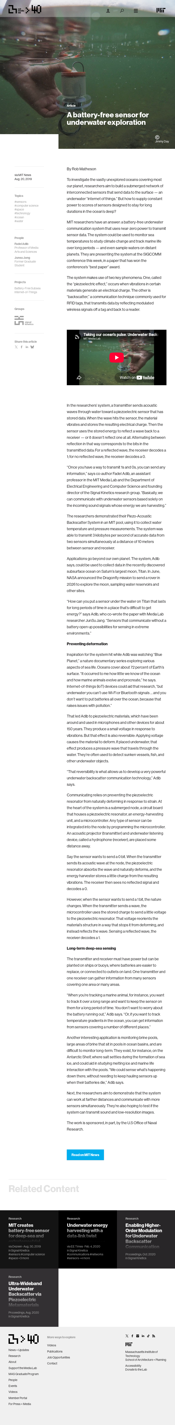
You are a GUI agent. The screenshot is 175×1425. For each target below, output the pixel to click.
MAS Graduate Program (24, 1374)
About (12, 1362)
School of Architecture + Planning (145, 1360)
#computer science (33, 1254)
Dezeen (17, 1246)
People (13, 1380)
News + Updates (19, 1350)
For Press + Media (20, 1404)
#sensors (14, 1254)
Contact (52, 1363)
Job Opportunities (58, 1357)
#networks (96, 1254)
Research (14, 1356)
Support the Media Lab (23, 1368)
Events (13, 1386)
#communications (78, 1254)
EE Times (77, 1246)
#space (13, 1258)
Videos (13, 1392)
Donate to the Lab (136, 1369)
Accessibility (133, 1366)
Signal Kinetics (20, 1250)
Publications (55, 1351)
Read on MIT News (85, 1155)
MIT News (24, 175)
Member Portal (18, 1398)
